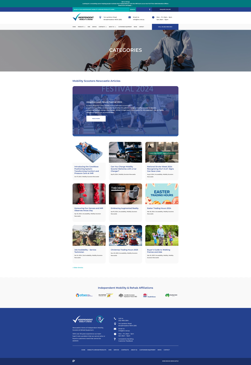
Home (74, 26)
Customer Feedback (125, 341)
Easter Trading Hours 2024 (159, 208)
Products (81, 26)
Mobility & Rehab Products (96, 350)
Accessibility (86, 213)
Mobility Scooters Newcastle (113, 105)
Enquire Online (165, 9)
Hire (89, 26)
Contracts (102, 26)
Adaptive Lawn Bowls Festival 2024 (104, 102)
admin (90, 105)
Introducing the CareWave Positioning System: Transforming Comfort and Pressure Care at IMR (86, 170)
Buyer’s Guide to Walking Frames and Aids (158, 251)
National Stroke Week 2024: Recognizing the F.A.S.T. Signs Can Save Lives (160, 169)
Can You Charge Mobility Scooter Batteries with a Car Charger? (123, 169)
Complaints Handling (126, 339)
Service (94, 26)
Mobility (165, 255)
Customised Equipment (125, 26)
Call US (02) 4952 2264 (165, 26)
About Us (111, 26)
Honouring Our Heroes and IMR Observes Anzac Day (88, 209)
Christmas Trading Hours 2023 (124, 250)
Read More (96, 118)
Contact (141, 26)
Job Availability (87, 255)
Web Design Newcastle (170, 361)
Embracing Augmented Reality (124, 208)
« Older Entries (78, 267)
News (135, 26)
